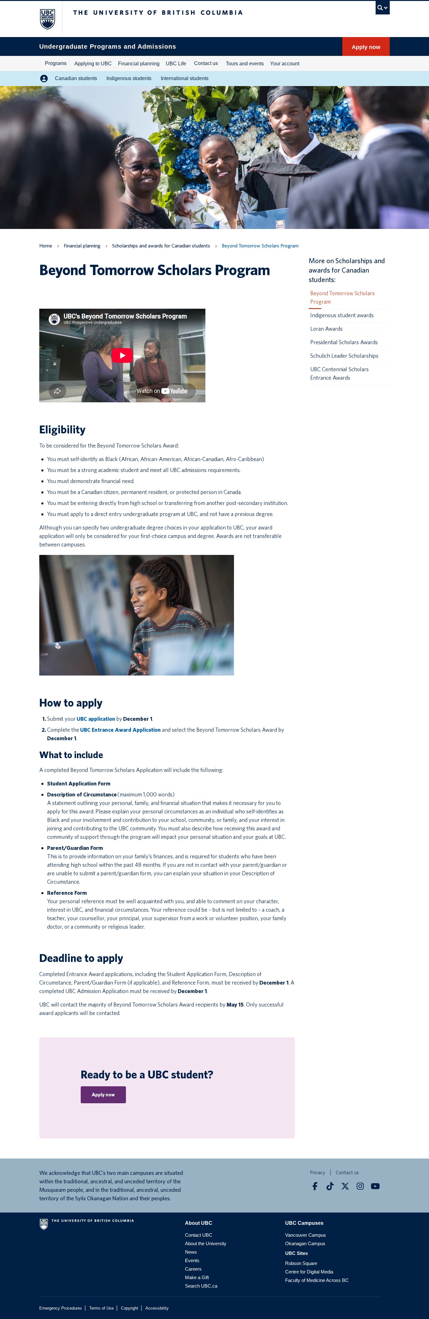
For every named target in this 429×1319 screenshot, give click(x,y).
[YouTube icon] (375, 1186)
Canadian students (76, 78)
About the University (205, 1243)
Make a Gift (197, 1277)
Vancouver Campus (305, 1235)
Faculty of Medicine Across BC (317, 1280)
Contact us (206, 63)
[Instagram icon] (360, 1186)
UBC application (96, 718)
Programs (56, 63)
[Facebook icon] (315, 1186)
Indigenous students (128, 78)
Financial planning (139, 63)
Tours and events (245, 63)
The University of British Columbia (44, 19)
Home (45, 246)
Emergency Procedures (60, 1308)
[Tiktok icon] (330, 1186)
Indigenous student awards (342, 315)
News (191, 1252)
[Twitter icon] (345, 1186)
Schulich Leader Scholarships (344, 355)
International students (185, 78)
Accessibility (157, 1308)
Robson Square (301, 1263)
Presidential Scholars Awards (344, 342)
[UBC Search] (383, 7)
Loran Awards (326, 328)
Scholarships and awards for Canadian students (161, 246)
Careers (193, 1269)
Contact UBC (198, 1235)
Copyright (129, 1308)
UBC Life (176, 63)
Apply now (366, 47)
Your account (284, 63)
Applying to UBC (93, 63)
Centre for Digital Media (309, 1271)
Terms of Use (101, 1308)
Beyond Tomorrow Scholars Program (342, 297)
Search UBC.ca (201, 1286)
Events (192, 1260)
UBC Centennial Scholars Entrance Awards (339, 373)
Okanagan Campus (305, 1243)
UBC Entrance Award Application (120, 729)
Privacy (317, 1172)
